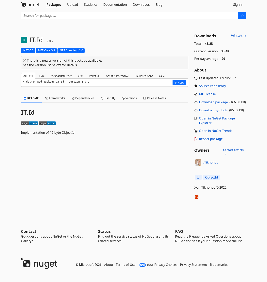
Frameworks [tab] (56, 98)
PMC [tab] (41, 76)
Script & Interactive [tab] (117, 76)
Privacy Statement (193, 264)
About (108, 264)
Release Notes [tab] (156, 98)
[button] (179, 82)
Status (104, 231)
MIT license (207, 94)
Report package (211, 139)
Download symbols (213, 110)
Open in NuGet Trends (215, 131)
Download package (213, 102)
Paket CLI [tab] (94, 76)
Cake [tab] (162, 76)
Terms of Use (126, 264)
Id (198, 177)
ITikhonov (210, 162)
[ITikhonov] (198, 162)
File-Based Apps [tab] (144, 76)
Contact (28, 231)
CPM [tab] (80, 76)
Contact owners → (233, 152)
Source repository (212, 86)
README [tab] (33, 98)
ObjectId (211, 177)
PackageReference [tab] (61, 76)
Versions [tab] (131, 98)
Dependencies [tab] (84, 98)
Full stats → (238, 35)
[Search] (242, 15)
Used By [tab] (109, 98)
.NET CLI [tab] (28, 76)
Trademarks (219, 264)
